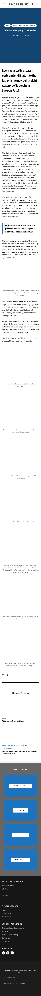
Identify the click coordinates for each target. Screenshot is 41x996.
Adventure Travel (8, 886)
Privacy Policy (9, 978)
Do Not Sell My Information (14, 983)
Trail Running (6, 917)
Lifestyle (5, 889)
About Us (5, 931)
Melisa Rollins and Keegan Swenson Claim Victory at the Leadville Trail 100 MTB (19, 752)
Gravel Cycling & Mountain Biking (24, 26)
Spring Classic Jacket (26, 133)
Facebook (3, 952)
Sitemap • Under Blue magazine (13, 928)
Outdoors (5, 896)
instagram (7, 952)
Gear (7, 26)
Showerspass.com (27, 338)
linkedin (12, 952)
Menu (4, 4)
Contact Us (6, 938)
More (4, 899)
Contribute (5, 941)
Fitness (4, 910)
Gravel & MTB (6, 913)
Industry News (7, 748)
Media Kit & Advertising (10, 935)
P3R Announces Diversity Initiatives (13, 721)
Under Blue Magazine (15, 35)
